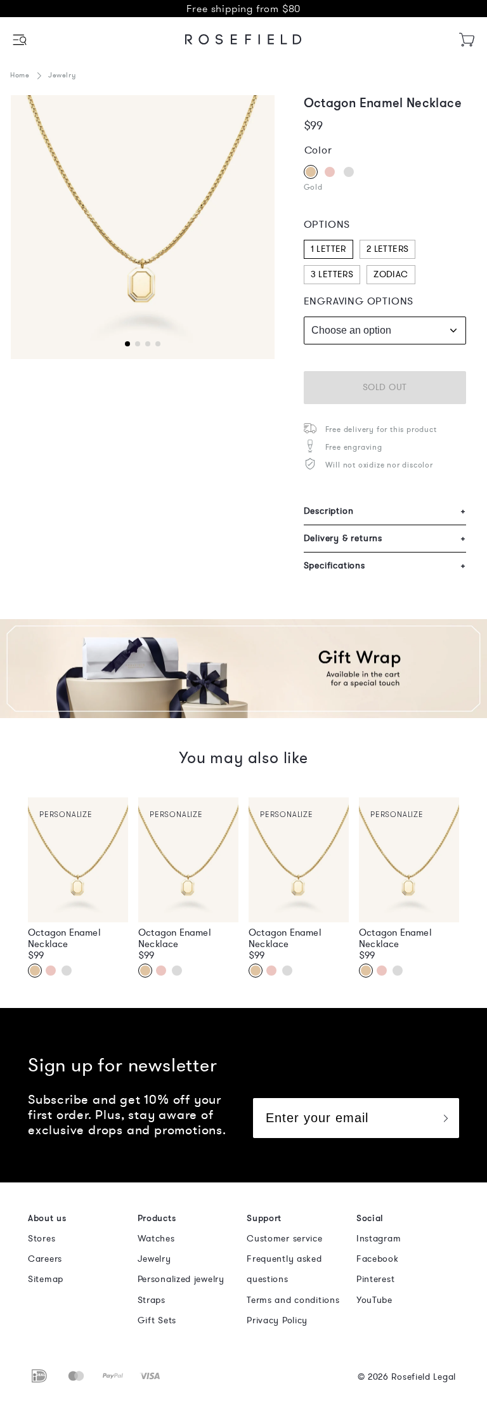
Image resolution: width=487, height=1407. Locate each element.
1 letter (328, 249)
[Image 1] (143, 227)
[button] (21, 39)
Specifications (385, 566)
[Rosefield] (243, 39)
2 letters (388, 249)
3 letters (332, 274)
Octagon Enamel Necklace (64, 938)
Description (385, 511)
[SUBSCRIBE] (445, 1118)
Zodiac (390, 274)
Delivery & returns (385, 538)
